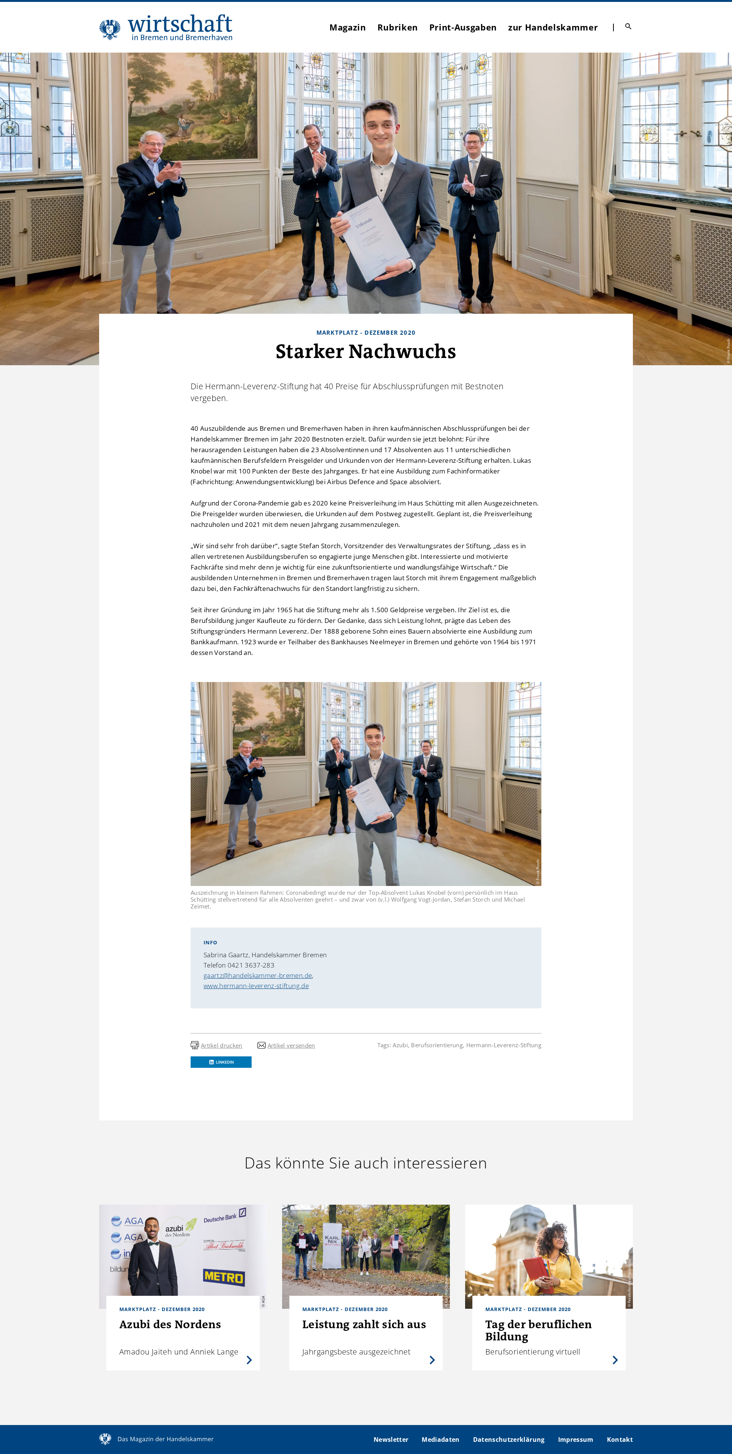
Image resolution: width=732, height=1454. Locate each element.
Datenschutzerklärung (509, 1439)
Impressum (576, 1439)
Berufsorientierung (436, 1045)
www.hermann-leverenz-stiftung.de (256, 985)
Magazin (347, 27)
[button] (221, 1062)
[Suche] (628, 26)
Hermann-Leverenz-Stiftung (504, 1045)
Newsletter (391, 1439)
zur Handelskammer (553, 27)
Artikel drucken (221, 1045)
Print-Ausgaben (463, 27)
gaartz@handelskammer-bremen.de (258, 975)
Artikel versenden (291, 1045)
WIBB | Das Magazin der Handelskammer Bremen (166, 27)
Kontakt (620, 1439)
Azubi (400, 1045)
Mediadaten (440, 1439)
